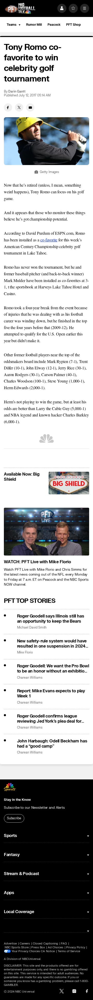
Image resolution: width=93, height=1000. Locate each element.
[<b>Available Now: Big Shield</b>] (69, 483)
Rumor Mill (34, 25)
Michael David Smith (32, 628)
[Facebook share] (8, 107)
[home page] (20, 8)
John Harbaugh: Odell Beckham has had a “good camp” (52, 744)
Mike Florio (25, 652)
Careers (25, 944)
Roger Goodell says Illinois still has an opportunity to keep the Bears (50, 619)
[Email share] (30, 107)
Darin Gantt (16, 92)
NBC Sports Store (17, 947)
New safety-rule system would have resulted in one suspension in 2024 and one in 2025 (52, 644)
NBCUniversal (31, 959)
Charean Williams (29, 678)
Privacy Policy (75, 947)
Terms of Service (69, 951)
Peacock (54, 25)
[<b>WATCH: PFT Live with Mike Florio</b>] (46, 532)
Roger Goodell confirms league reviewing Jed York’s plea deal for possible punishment (49, 719)
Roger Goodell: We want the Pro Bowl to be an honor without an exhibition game (53, 668)
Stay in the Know (17, 800)
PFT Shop (73, 25)
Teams (12, 25)
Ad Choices (56, 947)
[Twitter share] (19, 107)
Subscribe (14, 818)
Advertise (10, 944)
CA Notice (48, 951)
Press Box (38, 947)
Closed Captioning (45, 944)
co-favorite (48, 239)
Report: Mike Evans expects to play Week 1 (51, 693)
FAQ (64, 944)
